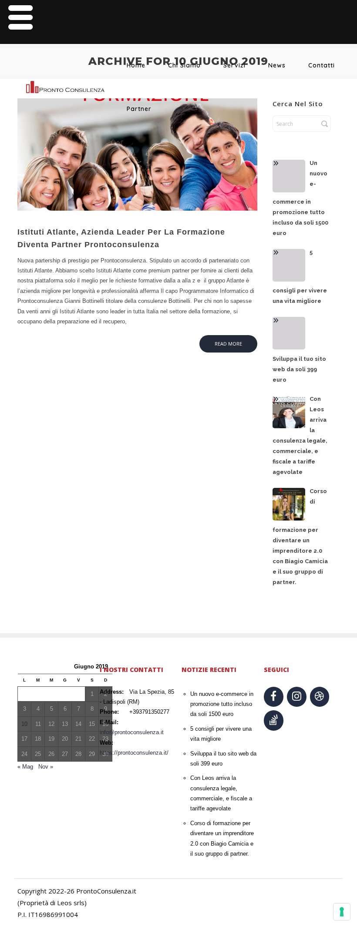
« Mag (25, 766)
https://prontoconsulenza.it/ (134, 752)
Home (136, 65)
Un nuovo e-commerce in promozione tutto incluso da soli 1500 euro (221, 704)
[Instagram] (296, 697)
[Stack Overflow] (273, 720)
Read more (228, 343)
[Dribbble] (320, 697)
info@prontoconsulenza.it (132, 732)
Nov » (45, 766)
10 (24, 724)
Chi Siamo (184, 65)
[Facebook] (273, 697)
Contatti (321, 65)
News (277, 65)
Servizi (234, 65)
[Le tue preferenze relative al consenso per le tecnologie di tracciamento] (341, 911)
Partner (139, 108)
